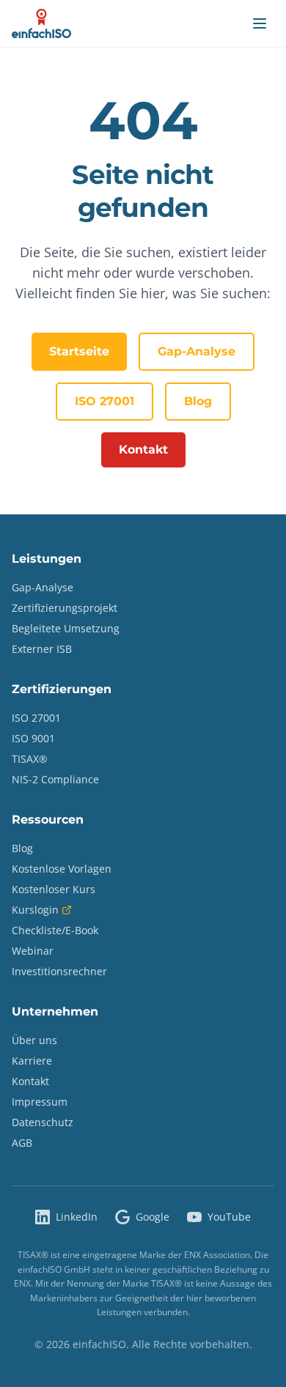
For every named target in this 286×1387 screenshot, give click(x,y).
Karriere (32, 1061)
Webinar (33, 951)
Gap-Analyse (196, 351)
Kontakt (143, 449)
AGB (22, 1143)
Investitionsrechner (59, 971)
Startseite (79, 351)
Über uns (34, 1040)
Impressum (39, 1102)
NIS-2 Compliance (55, 779)
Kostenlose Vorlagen (61, 869)
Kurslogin (35, 910)
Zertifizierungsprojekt (64, 608)
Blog (198, 401)
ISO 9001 (33, 738)
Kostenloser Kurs (53, 889)
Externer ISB (42, 649)
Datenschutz (42, 1122)
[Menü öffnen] (259, 23)
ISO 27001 (104, 401)
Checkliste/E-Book (55, 930)
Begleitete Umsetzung (66, 628)
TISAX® (30, 759)
